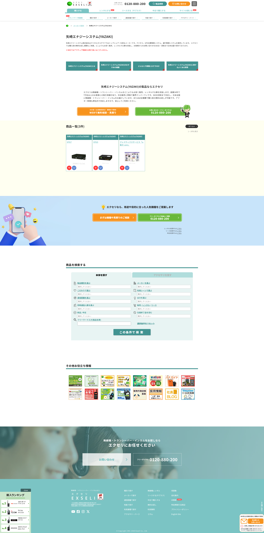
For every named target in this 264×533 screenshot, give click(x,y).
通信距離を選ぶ (83, 297)
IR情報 (173, 500)
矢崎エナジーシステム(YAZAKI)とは (81, 66)
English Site (176, 514)
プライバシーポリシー (180, 509)
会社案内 (174, 495)
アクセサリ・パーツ (187, 18)
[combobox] (104, 286)
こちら (179, 228)
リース (154, 305)
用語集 (174, 490)
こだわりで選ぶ (83, 290)
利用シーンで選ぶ (144, 290)
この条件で (132, 332)
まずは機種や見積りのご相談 (114, 217)
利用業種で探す (168, 18)
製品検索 (159, 3)
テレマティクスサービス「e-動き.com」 (132, 143)
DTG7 (69, 142)
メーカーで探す (112, 18)
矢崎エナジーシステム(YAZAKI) (78, 136)
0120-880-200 (135, 3)
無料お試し (152, 504)
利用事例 (151, 509)
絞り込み (192, 126)
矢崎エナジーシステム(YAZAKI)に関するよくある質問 (182, 66)
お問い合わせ (180, 3)
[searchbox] (104, 287)
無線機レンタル (154, 490)
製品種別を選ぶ (83, 283)
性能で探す (149, 18)
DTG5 (95, 142)
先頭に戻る (262, 507)
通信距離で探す (131, 18)
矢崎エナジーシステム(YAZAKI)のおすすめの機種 (115, 66)
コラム (150, 514)
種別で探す (93, 18)
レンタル (146, 305)
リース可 (74, 168)
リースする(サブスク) (156, 495)
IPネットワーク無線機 (75, 18)
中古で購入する (154, 500)
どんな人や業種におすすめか (149, 66)
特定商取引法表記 (178, 504)
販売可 (69, 168)
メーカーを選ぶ (143, 283)
